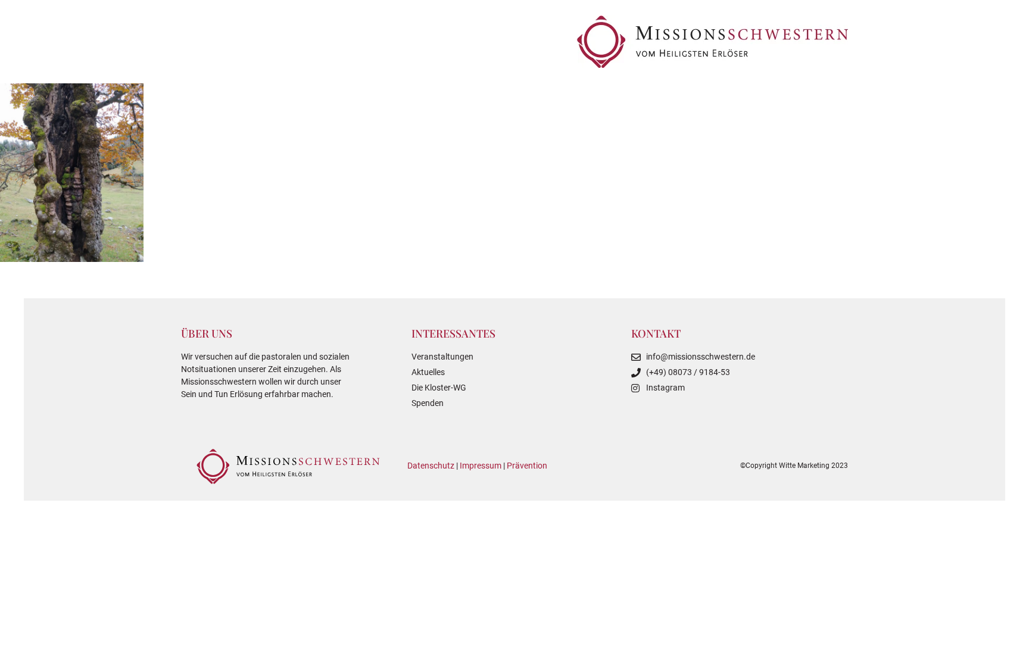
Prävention (527, 465)
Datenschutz (430, 465)
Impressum (480, 465)
